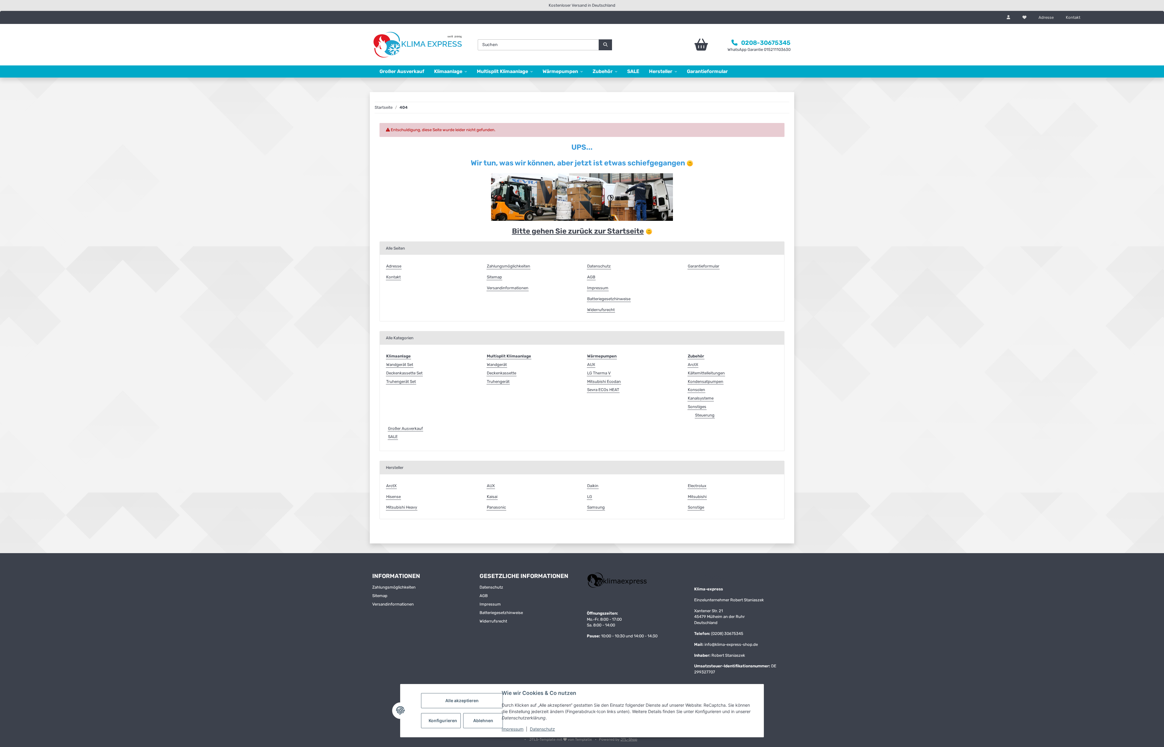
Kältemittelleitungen (706, 373)
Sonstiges (697, 406)
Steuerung (704, 415)
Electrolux (697, 485)
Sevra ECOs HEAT (603, 389)
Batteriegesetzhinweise (608, 299)
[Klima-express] (418, 45)
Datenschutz (542, 729)
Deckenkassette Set (404, 373)
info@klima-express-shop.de (731, 644)
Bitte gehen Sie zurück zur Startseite (578, 231)
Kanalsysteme (701, 398)
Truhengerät (498, 381)
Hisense (393, 496)
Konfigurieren (443, 720)
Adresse (1046, 17)
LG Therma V (599, 373)
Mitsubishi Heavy (401, 507)
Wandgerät (497, 364)
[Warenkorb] (684, 45)
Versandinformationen (507, 288)
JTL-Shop (628, 739)
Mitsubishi (697, 496)
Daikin (592, 485)
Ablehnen (483, 720)
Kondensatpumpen (705, 381)
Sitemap (494, 277)
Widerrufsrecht (601, 309)
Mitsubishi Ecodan (604, 381)
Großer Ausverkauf (405, 428)
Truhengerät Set (401, 381)
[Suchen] (605, 44)
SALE (393, 436)
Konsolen (696, 389)
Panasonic (496, 507)
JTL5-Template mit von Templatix (561, 739)
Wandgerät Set (399, 364)
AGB (591, 277)
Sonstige (696, 507)
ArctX (693, 364)
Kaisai (492, 496)
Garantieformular (707, 71)
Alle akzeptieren (462, 700)
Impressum (512, 729)
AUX (591, 364)
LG (589, 496)
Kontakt (1073, 17)
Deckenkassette (501, 373)
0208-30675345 (766, 42)
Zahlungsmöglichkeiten (508, 266)
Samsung (596, 507)
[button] (1008, 17)
